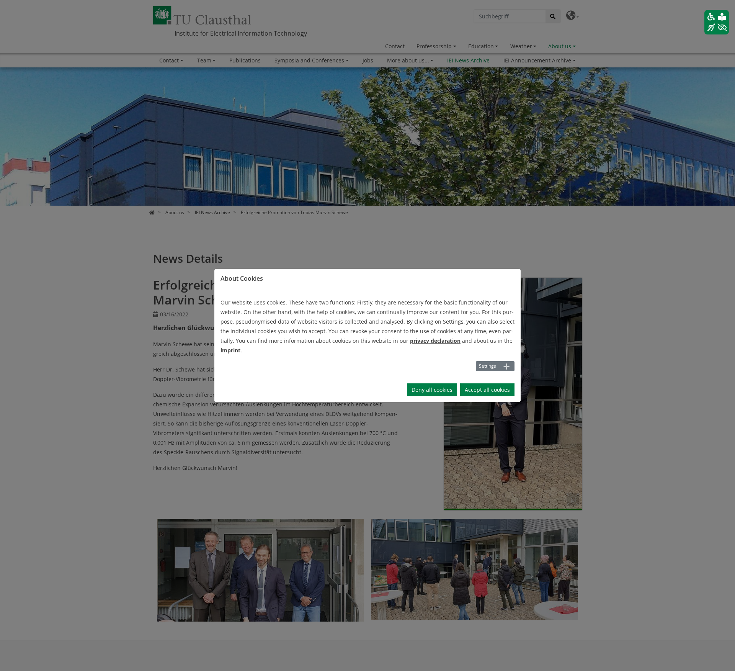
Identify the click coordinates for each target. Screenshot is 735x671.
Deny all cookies (432, 389)
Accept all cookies (487, 389)
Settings (487, 366)
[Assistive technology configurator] (716, 22)
